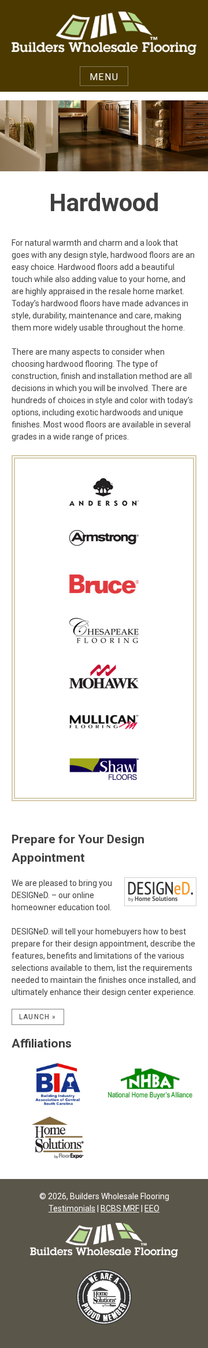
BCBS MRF (120, 1208)
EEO (151, 1208)
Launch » (38, 1017)
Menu (104, 77)
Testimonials (72, 1208)
